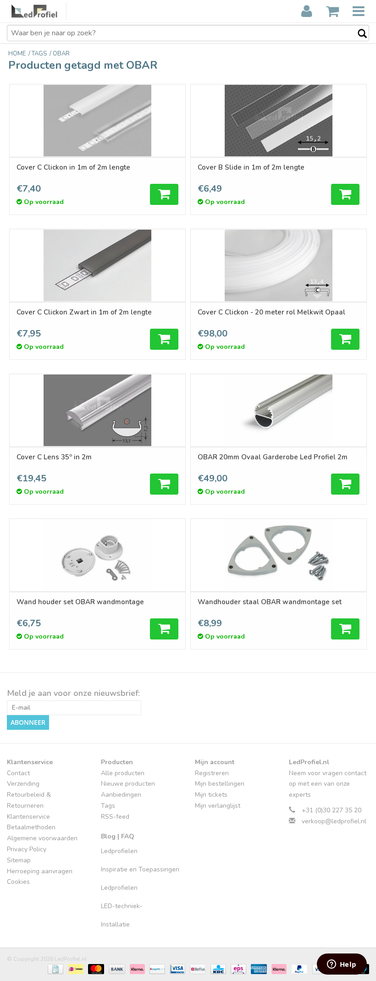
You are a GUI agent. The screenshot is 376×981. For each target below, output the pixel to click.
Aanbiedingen (121, 794)
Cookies (18, 881)
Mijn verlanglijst (217, 805)
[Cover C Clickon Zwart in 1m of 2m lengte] (97, 265)
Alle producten (122, 773)
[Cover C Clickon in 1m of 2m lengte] (97, 120)
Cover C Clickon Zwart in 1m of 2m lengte (84, 312)
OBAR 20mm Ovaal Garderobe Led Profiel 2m (273, 457)
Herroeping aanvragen (39, 871)
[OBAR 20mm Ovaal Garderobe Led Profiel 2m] (278, 410)
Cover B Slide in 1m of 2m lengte (251, 167)
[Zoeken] (357, 34)
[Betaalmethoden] (54, 968)
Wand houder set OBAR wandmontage (80, 601)
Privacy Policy (26, 849)
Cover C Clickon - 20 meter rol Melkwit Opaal (271, 312)
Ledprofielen (119, 851)
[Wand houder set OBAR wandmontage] (97, 555)
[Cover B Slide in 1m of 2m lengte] (278, 120)
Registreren (212, 773)
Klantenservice (28, 816)
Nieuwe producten (128, 783)
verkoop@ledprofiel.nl (334, 821)
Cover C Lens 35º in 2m (54, 457)
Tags (108, 805)
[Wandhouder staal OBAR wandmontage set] (278, 555)
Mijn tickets (211, 794)
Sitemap (19, 860)
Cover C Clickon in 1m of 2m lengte (73, 167)
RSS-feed (115, 816)
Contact (18, 773)
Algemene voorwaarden (42, 838)
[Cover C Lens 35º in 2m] (97, 410)
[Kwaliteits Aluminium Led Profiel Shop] (38, 11)
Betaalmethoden (31, 827)
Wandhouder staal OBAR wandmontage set (270, 601)
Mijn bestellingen (219, 783)
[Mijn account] (306, 11)
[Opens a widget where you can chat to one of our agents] (341, 964)
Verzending (23, 783)
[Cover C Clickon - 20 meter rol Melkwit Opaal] (278, 265)
